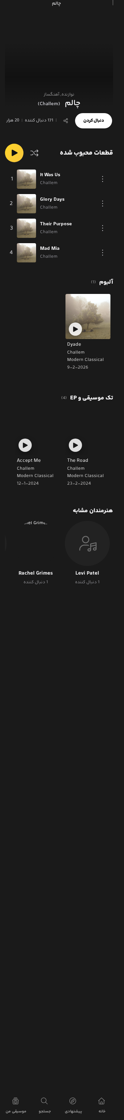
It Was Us (50, 175)
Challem (76, 352)
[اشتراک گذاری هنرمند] (66, 121)
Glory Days (52, 199)
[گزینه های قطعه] (103, 179)
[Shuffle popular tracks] (34, 153)
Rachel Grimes (36, 573)
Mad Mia (50, 248)
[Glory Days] (26, 203)
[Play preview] (75, 329)
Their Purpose (56, 224)
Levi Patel (87, 573)
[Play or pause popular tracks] (14, 153)
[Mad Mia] (26, 252)
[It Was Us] (26, 179)
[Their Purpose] (26, 228)
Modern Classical (85, 360)
